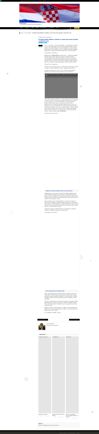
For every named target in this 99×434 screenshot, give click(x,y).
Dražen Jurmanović (51, 323)
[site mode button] (71, 28)
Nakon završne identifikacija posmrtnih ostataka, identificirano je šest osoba (72, 415)
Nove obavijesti (41, 42)
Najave (36, 0)
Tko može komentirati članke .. (71, 433)
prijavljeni (46, 425)
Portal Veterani (22, 23)
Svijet (33, 0)
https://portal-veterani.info (52, 325)
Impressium (65, 433)
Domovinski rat (40, 0)
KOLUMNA (44, 0)
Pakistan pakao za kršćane (43, 414)
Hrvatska (30, 0)
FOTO (48, 0)
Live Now (76, 28)
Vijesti (26, 0)
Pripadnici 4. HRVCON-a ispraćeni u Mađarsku (58, 415)
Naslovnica (78, 433)
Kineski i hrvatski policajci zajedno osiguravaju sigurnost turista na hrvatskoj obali (75, 319)
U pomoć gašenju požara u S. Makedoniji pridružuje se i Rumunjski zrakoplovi (43, 319)
